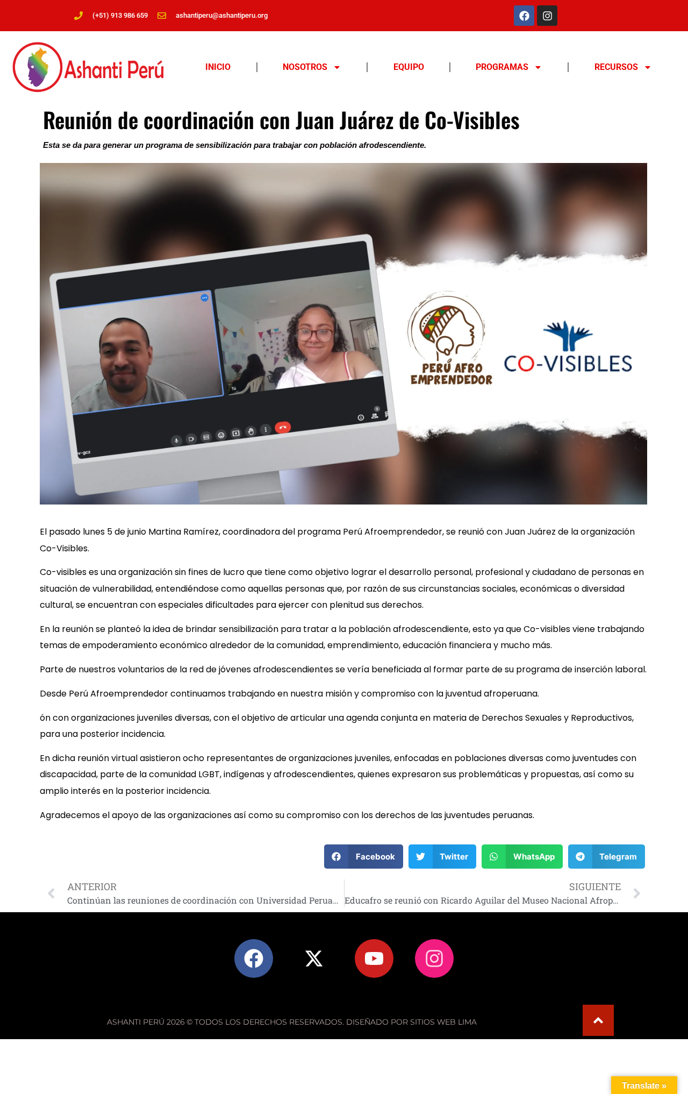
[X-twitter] (314, 958)
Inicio (218, 67)
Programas (502, 67)
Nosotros (305, 67)
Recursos (616, 67)
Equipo (408, 67)
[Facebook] (524, 15)
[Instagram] (547, 15)
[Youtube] (374, 958)
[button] (363, 856)
